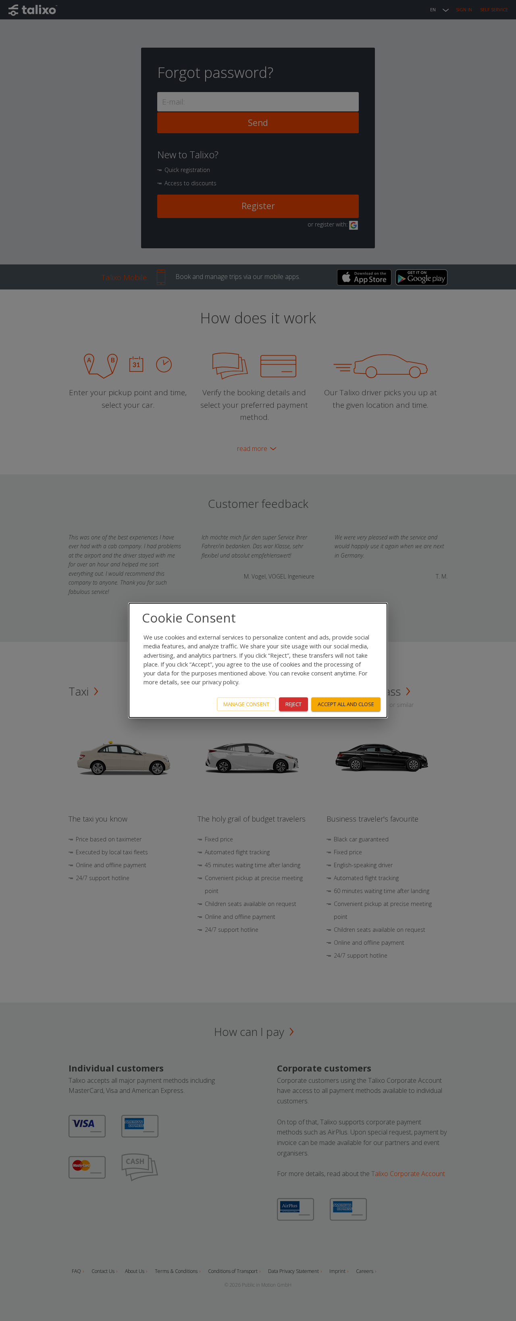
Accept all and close (346, 704)
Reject (293, 704)
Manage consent (246, 704)
